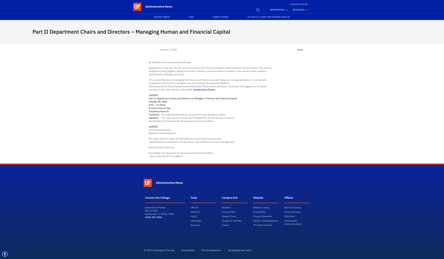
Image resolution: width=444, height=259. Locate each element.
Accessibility (259, 211)
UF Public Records (262, 225)
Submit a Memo (220, 17)
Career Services (292, 211)
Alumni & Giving (292, 207)
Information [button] (277, 9)
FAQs (191, 17)
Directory (195, 225)
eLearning (196, 220)
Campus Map (228, 211)
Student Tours (229, 216)
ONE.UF (194, 207)
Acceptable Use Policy (240, 250)
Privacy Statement (262, 216)
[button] (5, 254)
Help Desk (289, 216)
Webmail (195, 211)
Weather (226, 207)
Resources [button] (299, 9)
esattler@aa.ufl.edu (204, 89)
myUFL (194, 216)
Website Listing (261, 207)
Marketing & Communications (293, 222)
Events (225, 225)
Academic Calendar (232, 220)
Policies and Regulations (265, 220)
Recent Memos (162, 17)
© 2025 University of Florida (159, 250)
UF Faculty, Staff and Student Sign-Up (268, 17)
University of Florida (299, 4)
